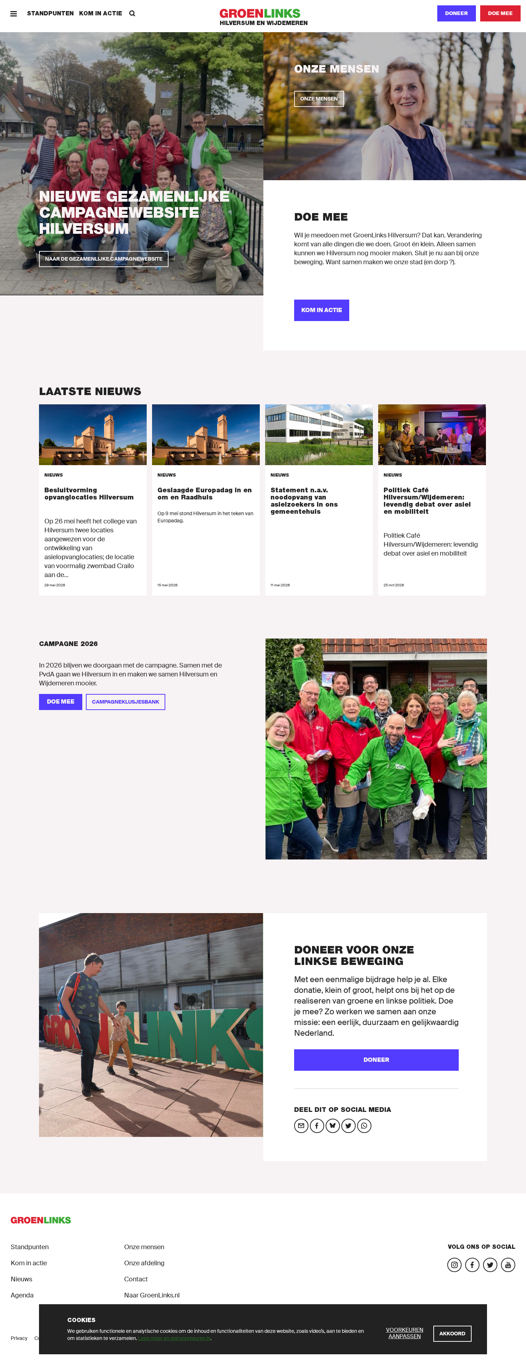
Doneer (456, 13)
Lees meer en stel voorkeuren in (174, 1338)
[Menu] (13, 13)
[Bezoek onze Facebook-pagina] (472, 1265)
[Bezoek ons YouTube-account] (508, 1265)
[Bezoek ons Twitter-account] (490, 1265)
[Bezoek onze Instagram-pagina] (454, 1265)
